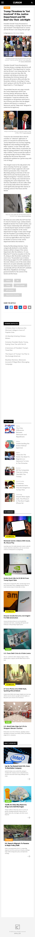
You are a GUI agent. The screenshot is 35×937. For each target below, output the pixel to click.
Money (8, 574)
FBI (17, 280)
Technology (19, 494)
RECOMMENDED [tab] (9, 512)
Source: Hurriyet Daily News (24, 216)
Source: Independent (26, 61)
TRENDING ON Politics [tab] (11, 324)
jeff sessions (10, 290)
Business (18, 468)
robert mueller (20, 285)
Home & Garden (20, 481)
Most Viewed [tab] (8, 421)
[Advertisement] (19, 317)
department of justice (12, 295)
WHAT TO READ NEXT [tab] (10, 743)
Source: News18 (27, 133)
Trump (8, 285)
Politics (7, 7)
